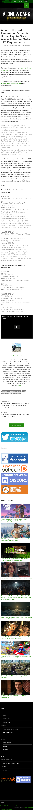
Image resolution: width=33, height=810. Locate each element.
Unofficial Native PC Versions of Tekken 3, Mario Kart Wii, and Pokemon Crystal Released (16, 657)
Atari (24, 391)
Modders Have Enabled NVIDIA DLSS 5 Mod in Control (16, 578)
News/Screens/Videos (7, 712)
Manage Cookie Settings (6, 809)
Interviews (4, 770)
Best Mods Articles (6, 760)
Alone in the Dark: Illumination (11, 391)
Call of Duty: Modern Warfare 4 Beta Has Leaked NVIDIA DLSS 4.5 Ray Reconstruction (15, 559)
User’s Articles (7, 742)
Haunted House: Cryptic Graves (11, 83)
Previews (5, 749)
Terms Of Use (3, 805)
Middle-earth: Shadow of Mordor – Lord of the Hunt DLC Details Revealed (15, 414)
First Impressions (8, 732)
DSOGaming (4, 802)
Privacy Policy (16, 805)
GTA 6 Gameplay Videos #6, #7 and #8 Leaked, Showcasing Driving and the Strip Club (14, 520)
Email (19, 385)
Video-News (6, 722)
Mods (2, 756)
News (2, 27)
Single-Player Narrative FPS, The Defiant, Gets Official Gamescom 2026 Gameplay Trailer (16, 618)
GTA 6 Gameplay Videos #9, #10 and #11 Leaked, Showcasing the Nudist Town (15, 539)
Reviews (5, 746)
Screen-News (6, 719)
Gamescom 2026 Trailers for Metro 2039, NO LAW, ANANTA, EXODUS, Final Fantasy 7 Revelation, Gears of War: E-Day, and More (16, 597)
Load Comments (17, 425)
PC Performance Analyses (10, 729)
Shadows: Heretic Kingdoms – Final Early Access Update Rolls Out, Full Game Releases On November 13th (15, 404)
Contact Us (9, 805)
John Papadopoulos (17, 45)
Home (2, 708)
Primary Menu (31, 5)
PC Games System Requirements (10, 763)
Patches (3, 753)
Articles (3, 725)
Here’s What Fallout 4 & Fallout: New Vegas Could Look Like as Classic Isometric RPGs (15, 637)
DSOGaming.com (28, 807)
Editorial (3, 766)
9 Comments (27, 45)
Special (3, 739)
